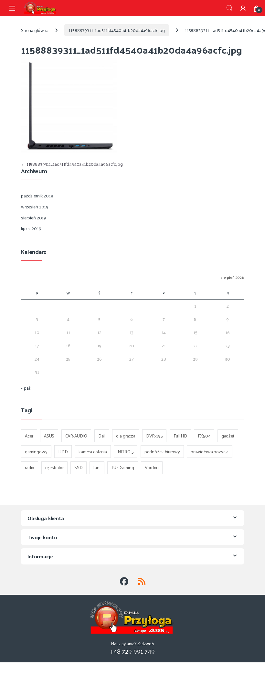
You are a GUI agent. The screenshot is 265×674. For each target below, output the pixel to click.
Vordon (152, 467)
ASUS (49, 436)
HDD (63, 452)
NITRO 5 (125, 452)
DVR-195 (154, 436)
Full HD (180, 436)
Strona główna (34, 30)
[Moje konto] (243, 8)
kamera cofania (93, 452)
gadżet (227, 436)
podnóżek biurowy (162, 452)
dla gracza (125, 436)
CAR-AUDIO (76, 436)
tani (96, 467)
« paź (26, 388)
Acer (29, 436)
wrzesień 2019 (34, 207)
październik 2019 (37, 196)
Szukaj (229, 8)
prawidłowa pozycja (209, 452)
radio (29, 467)
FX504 (204, 436)
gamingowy (36, 452)
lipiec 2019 (31, 228)
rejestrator (54, 467)
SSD (78, 467)
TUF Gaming (122, 467)
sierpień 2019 (33, 218)
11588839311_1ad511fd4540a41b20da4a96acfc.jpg (117, 30)
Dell (101, 436)
